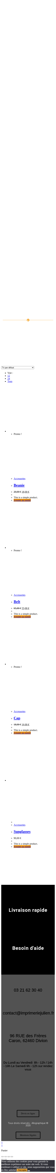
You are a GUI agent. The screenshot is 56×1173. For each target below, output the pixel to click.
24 (8, 378)
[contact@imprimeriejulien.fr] (28, 1003)
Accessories (19, 478)
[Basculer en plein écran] (5, 1156)
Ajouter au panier (22, 500)
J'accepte (22, 1170)
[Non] (29, 1170)
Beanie (19, 485)
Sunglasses (22, 831)
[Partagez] (8, 1156)
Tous (9, 381)
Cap (17, 718)
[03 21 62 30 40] (28, 980)
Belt (17, 602)
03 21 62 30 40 (28, 990)
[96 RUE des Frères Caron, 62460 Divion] (28, 1026)
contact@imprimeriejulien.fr (28, 1013)
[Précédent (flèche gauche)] (2, 1159)
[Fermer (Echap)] (12, 1156)
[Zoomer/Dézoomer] (2, 1156)
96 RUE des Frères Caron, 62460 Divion (28, 1038)
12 (8, 375)
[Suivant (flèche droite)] (5, 1159)
